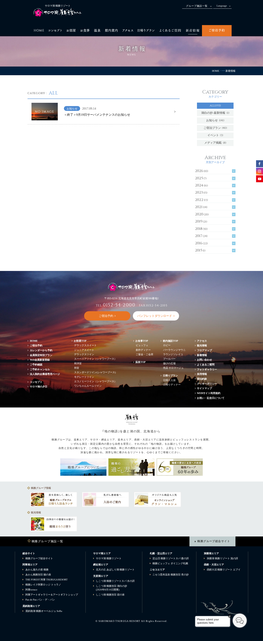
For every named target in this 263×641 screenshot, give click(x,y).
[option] (54, 499)
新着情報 (202, 355)
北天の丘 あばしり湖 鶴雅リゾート (115, 569)
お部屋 (80, 340)
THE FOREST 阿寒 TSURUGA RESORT (46, 579)
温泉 (140, 362)
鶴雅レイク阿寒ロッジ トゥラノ (43, 584)
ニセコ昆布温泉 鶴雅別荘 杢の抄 (170, 574)
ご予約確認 (36, 364)
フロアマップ (205, 350)
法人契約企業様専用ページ (45, 374)
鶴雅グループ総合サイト (213, 541)
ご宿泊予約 (36, 345)
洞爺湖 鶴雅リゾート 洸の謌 (222, 558)
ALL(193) (215, 106)
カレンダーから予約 (41, 350)
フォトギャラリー (207, 369)
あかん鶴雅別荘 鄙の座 (38, 574)
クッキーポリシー (207, 383)
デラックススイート (85, 345)
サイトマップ (204, 388)
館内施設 (170, 340)
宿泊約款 (202, 378)
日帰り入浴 (169, 380)
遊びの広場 (169, 363)
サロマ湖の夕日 (38, 386)
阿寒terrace (31, 589)
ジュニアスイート (84, 349)
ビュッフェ (142, 345)
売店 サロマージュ (173, 367)
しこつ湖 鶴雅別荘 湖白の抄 (111, 587)
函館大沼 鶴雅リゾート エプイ (223, 569)
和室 (76, 367)
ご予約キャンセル (40, 369)
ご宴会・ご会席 (144, 354)
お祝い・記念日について (210, 397)
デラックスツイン (84, 354)
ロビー (167, 345)
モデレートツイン (84, 376)
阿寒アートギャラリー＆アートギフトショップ (51, 594)
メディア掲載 (215, 143)
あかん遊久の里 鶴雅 (37, 569)
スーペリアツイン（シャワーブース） (95, 358)
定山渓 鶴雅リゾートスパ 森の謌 (170, 558)
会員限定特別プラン (41, 355)
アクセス (202, 340)
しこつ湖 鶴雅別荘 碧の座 (110, 594)
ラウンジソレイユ (173, 354)
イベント (215, 135)
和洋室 (78, 363)
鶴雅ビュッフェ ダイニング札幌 (170, 563)
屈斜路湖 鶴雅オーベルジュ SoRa (43, 611)
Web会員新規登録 (40, 359)
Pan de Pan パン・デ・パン (40, 599)
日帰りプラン (170, 375)
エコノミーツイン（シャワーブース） (95, 381)
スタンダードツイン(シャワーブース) (95, 372)
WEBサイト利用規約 (208, 393)
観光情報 (202, 345)
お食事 (141, 340)
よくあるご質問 (205, 364)
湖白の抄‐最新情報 (215, 113)
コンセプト (36, 381)
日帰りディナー (172, 384)
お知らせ (215, 120)
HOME (215, 70)
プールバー (169, 358)
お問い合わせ (204, 359)
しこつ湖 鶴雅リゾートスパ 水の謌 (115, 580)
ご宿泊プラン (215, 128)
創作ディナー (143, 349)
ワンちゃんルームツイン (88, 385)
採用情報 (202, 374)
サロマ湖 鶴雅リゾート (108, 558)
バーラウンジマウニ (174, 349)
